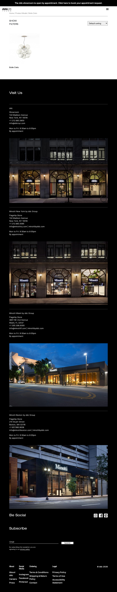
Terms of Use (58, 576)
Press (12, 582)
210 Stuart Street (17, 422)
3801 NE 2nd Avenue (18, 320)
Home (11, 13)
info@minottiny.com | (19, 226)
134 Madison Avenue (18, 115)
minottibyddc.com (37, 226)
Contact (33, 582)
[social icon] (95, 516)
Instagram (24, 574)
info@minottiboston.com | (21, 430)
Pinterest (23, 582)
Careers (13, 579)
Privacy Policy (59, 572)
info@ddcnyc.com (17, 123)
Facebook (24, 578)
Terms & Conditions (39, 572)
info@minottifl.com (17, 328)
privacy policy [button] (25, 549)
